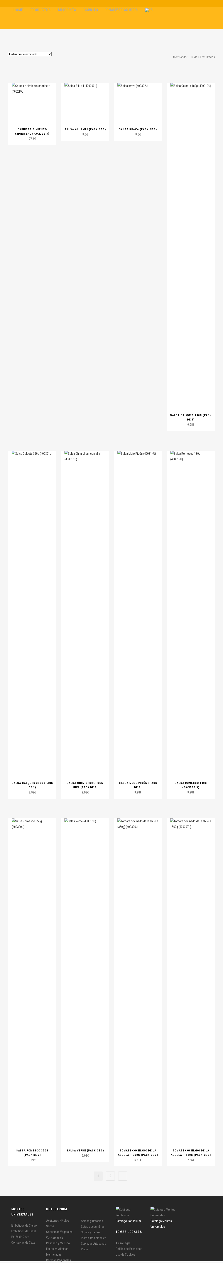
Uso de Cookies (125, 1254)
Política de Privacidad (129, 1249)
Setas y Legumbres (93, 1226)
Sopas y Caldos (90, 1232)
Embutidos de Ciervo (24, 1225)
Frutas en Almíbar (57, 1249)
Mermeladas (53, 1254)
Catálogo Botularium (128, 1221)
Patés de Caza (20, 1237)
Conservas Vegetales (59, 1232)
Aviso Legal (123, 1243)
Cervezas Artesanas (93, 1243)
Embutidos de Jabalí (23, 1231)
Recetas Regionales (58, 1260)
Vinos (84, 1249)
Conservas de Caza (23, 1242)
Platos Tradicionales (93, 1238)
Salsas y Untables (92, 1221)
